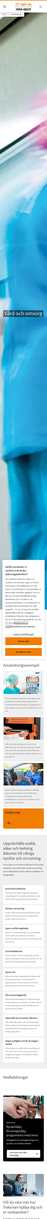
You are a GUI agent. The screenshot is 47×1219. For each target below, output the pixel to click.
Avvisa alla (23, 641)
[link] (6, 14)
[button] (16, 14)
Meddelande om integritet (23, 626)
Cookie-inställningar (23, 634)
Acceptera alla (23, 652)
